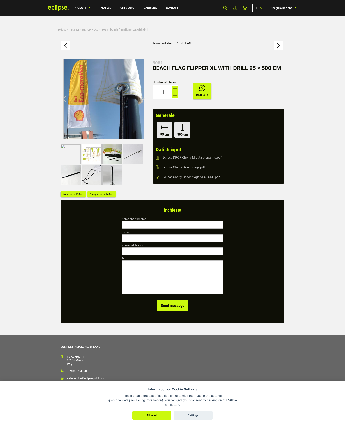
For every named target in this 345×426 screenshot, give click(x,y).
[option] (103, 99)
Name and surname (134, 219)
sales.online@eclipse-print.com (86, 378)
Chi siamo (127, 7)
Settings (193, 415)
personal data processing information (135, 400)
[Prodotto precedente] (65, 45)
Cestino (245, 8)
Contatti (172, 7)
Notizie (106, 7)
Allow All (152, 415)
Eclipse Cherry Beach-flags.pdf (183, 167)
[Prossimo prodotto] (278, 45)
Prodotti (80, 7)
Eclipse (62, 29)
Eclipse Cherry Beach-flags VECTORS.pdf (191, 177)
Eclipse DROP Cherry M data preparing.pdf (192, 157)
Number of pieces (164, 82)
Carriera (150, 7)
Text (124, 258)
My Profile (235, 8)
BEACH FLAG (90, 29)
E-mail (125, 232)
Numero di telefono (133, 245)
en (259, 7)
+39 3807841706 (77, 371)
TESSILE (74, 29)
